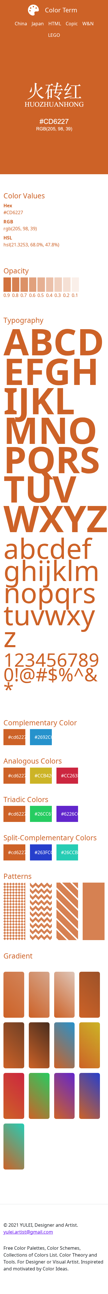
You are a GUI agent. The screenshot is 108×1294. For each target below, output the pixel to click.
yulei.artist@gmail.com (28, 1232)
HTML (54, 23)
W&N (88, 23)
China (21, 23)
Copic (72, 23)
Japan (38, 23)
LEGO (54, 35)
